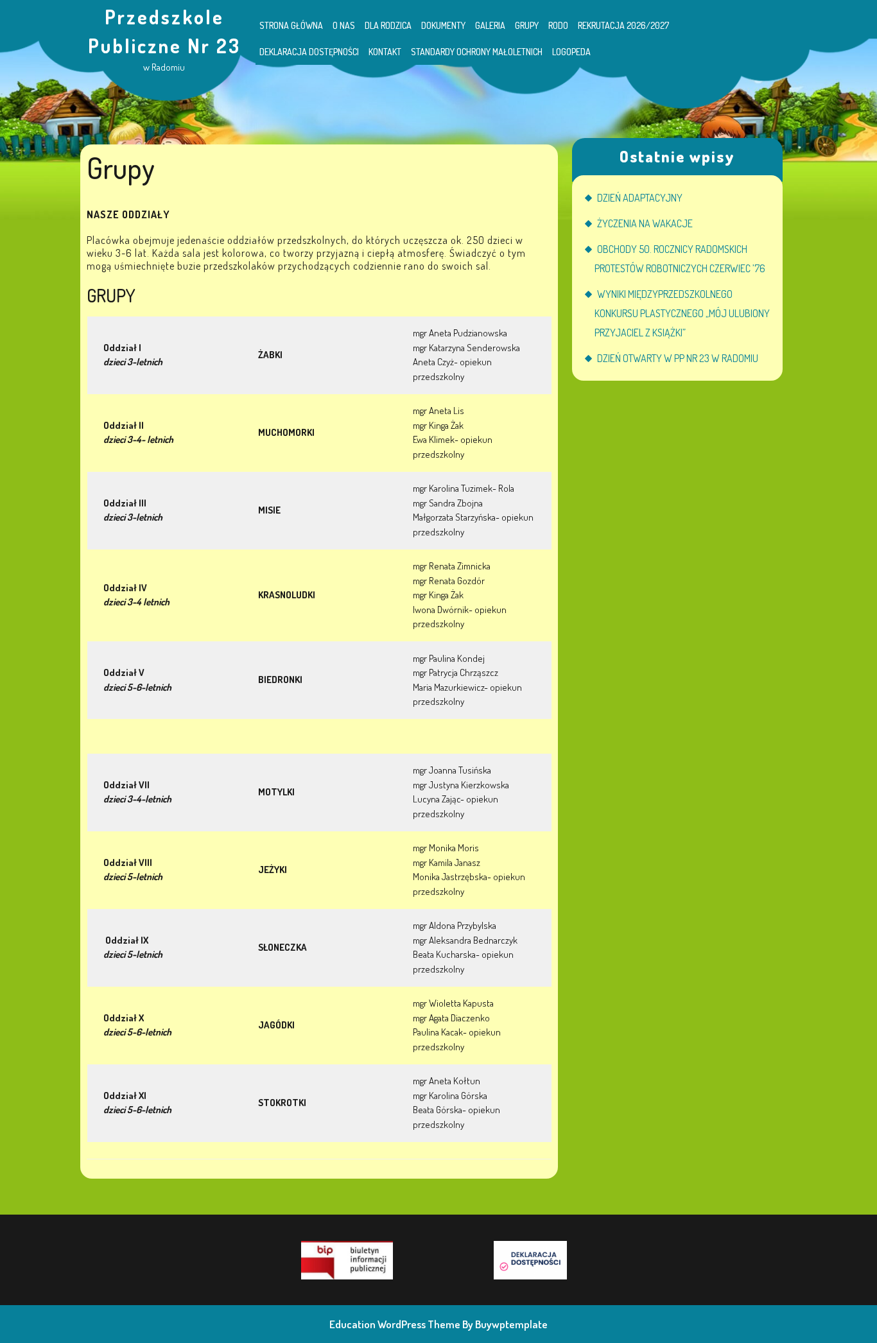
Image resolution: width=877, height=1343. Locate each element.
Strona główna (291, 25)
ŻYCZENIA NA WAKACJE (645, 223)
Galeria (490, 25)
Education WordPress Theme (394, 1324)
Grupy (527, 25)
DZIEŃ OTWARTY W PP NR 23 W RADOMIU (677, 358)
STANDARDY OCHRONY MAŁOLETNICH (477, 51)
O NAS (344, 25)
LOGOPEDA (571, 51)
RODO (558, 25)
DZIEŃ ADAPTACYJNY (639, 197)
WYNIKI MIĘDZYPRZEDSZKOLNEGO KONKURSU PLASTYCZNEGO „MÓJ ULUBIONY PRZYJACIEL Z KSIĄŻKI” (682, 313)
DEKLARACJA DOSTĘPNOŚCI (309, 51)
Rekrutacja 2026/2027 (623, 25)
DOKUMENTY (443, 25)
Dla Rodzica (388, 25)
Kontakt (385, 51)
